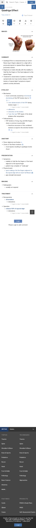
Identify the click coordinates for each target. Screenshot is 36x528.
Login (31, 2)
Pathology (5, 476)
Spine (3, 444)
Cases (4, 512)
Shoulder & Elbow (7, 448)
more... (4, 489)
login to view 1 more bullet (20, 107)
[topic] (22, 142)
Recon (4, 462)
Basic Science (6, 480)
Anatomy (4, 485)
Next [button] (33, 43)
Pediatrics (5, 457)
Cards (3, 503)
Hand (3, 466)
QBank (4, 507)
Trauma (4, 439)
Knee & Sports (6, 453)
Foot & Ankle (6, 471)
